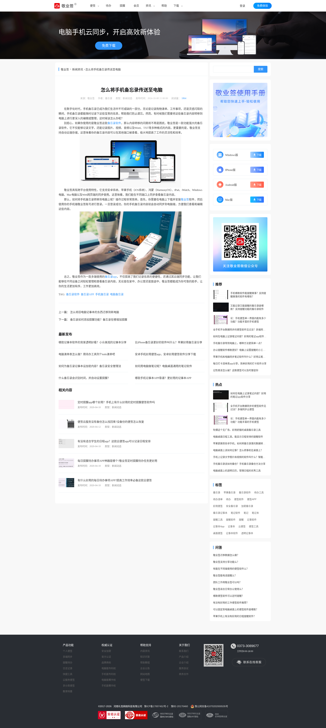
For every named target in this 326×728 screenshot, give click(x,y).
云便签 (242, 526)
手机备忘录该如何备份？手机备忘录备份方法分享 (239, 464)
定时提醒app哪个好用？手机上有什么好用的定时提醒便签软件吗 (116, 402)
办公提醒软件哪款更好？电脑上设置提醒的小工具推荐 (240, 350)
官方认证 (106, 656)
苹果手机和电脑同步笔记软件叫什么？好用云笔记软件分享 (240, 357)
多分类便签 (69, 685)
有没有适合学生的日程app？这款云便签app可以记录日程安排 (114, 441)
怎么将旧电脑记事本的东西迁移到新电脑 (94, 312)
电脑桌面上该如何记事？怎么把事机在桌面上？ (238, 450)
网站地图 (145, 674)
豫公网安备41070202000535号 (211, 706)
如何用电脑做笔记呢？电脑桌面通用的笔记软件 (163, 366)
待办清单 (218, 499)
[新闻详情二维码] (240, 244)
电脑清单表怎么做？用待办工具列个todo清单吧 (87, 354)
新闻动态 (127, 98)
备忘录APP (87, 294)
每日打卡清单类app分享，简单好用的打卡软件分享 (239, 363)
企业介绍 (183, 662)
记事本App (218, 526)
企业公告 (145, 668)
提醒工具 (218, 519)
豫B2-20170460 (179, 706)
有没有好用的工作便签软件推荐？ (231, 602)
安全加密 (106, 651)
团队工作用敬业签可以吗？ (227, 582)
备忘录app (111, 276)
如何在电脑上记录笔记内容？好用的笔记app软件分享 (240, 336)
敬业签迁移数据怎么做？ (226, 555)
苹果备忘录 (230, 492)
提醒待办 (67, 662)
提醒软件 (231, 519)
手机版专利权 (109, 674)
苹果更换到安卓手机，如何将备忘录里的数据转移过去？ (240, 443)
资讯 (148, 5)
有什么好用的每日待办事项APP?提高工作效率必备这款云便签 (115, 480)
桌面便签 (218, 533)
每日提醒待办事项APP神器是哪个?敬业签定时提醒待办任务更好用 (117, 460)
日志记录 (67, 668)
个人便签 (67, 651)
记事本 (231, 526)
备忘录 (108, 98)
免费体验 (262, 5)
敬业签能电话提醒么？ (225, 575)
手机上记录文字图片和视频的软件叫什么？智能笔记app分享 (240, 457)
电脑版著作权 (109, 679)
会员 (136, 5)
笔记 (246, 512)
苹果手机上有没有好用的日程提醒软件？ (234, 616)
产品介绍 (183, 656)
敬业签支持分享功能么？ (226, 562)
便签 (92, 5)
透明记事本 (247, 533)
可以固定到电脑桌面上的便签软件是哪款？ (235, 609)
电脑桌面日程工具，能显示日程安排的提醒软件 (238, 436)
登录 (242, 5)
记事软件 (252, 519)
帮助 (164, 5)
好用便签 (218, 506)
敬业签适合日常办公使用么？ (228, 589)
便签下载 (145, 679)
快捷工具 (67, 674)
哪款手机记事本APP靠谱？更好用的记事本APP (163, 378)
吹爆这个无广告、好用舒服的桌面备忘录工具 (237, 430)
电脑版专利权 (109, 668)
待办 (108, 5)
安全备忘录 (232, 506)
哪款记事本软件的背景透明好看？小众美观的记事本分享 (92, 342)
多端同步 (67, 656)
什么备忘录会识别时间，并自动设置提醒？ (84, 378)
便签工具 (253, 526)
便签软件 (239, 499)
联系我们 (183, 651)
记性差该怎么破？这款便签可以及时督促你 (235, 370)
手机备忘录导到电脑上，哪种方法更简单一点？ (238, 343)
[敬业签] (240, 110)
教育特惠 (67, 691)
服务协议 (183, 668)
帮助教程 (145, 662)
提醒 (122, 5)
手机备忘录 (102, 294)
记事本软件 (232, 533)
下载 (176, 5)
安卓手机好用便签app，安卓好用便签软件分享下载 (165, 354)
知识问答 (145, 656)
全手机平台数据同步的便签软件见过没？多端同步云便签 (240, 329)
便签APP (251, 499)
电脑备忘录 (117, 294)
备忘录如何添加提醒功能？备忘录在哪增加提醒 (98, 319)
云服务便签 (69, 679)
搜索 (260, 69)
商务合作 (183, 674)
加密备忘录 (247, 506)
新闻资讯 (77, 69)
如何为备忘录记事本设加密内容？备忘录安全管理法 (90, 366)
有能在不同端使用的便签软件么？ (231, 568)
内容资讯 (145, 651)
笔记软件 (235, 512)
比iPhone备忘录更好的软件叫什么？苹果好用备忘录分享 (168, 342)
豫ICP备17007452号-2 (156, 706)
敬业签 (65, 69)
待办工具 (259, 492)
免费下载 (108, 46)
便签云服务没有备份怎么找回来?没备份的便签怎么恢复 (111, 421)
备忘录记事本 (220, 512)
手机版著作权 (109, 685)
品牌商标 (106, 662)
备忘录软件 (114, 123)
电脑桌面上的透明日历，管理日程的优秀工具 (237, 470)
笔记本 (255, 512)
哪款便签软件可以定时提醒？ (228, 596)
